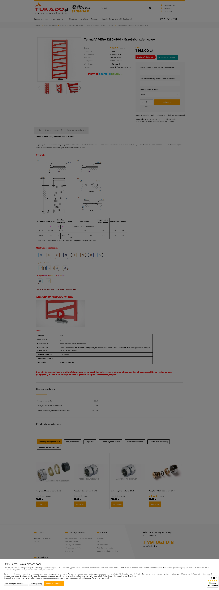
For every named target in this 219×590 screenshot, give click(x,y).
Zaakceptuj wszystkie (54, 584)
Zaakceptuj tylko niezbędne (15, 584)
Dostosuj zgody (36, 584)
